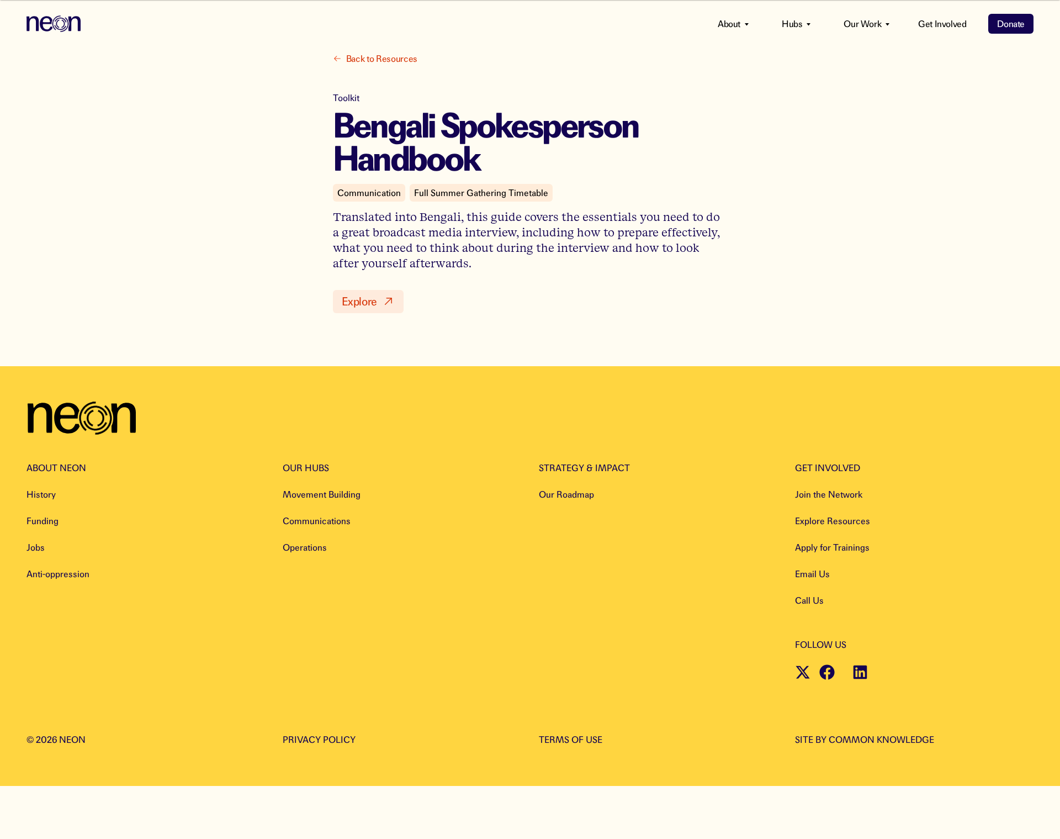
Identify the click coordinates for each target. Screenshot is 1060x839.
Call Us (809, 600)
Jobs (35, 547)
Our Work (862, 23)
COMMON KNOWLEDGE (881, 739)
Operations (305, 547)
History (41, 494)
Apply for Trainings (832, 547)
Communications (317, 520)
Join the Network (828, 494)
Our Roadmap (566, 494)
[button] (368, 301)
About (729, 23)
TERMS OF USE (570, 739)
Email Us (812, 573)
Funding (42, 520)
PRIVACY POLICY (319, 739)
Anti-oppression (57, 573)
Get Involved (942, 23)
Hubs (792, 23)
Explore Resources (832, 520)
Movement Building (322, 494)
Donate (1011, 23)
